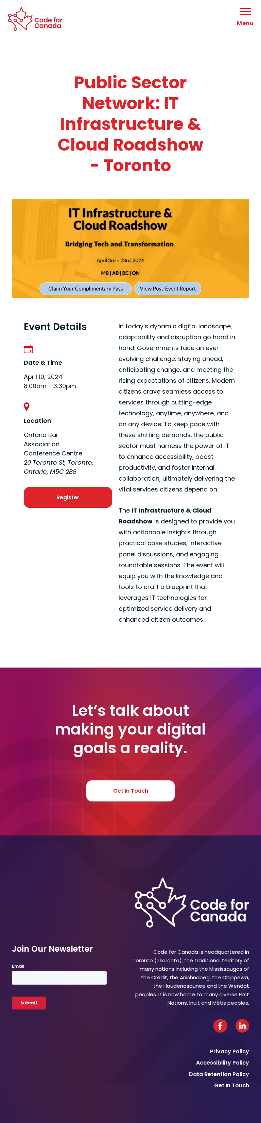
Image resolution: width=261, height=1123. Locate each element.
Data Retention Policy (219, 1074)
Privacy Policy (229, 1051)
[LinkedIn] (242, 1026)
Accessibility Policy (222, 1063)
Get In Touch (130, 791)
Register (68, 497)
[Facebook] (220, 1026)
